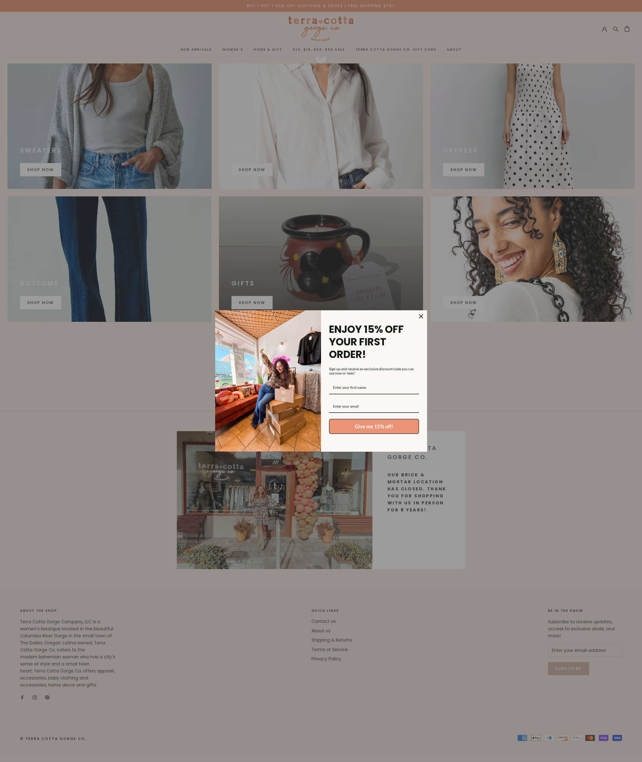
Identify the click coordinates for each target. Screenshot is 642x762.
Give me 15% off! (374, 426)
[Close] (421, 316)
